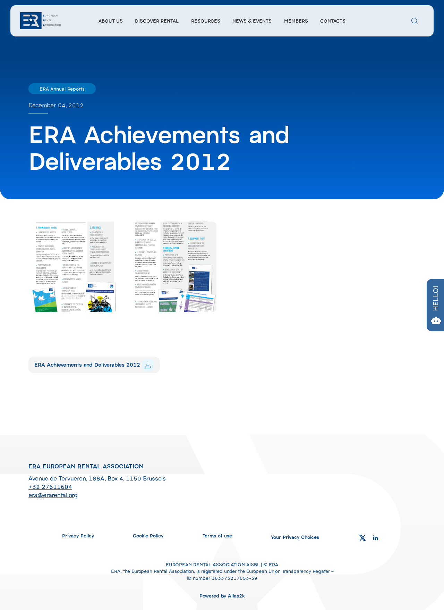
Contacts (332, 20)
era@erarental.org (53, 495)
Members (296, 20)
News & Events (252, 20)
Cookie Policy (148, 535)
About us (111, 20)
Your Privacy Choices (295, 536)
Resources (205, 20)
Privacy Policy (78, 535)
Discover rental (157, 20)
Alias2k (236, 595)
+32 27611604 (50, 486)
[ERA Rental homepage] (41, 19)
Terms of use (217, 535)
